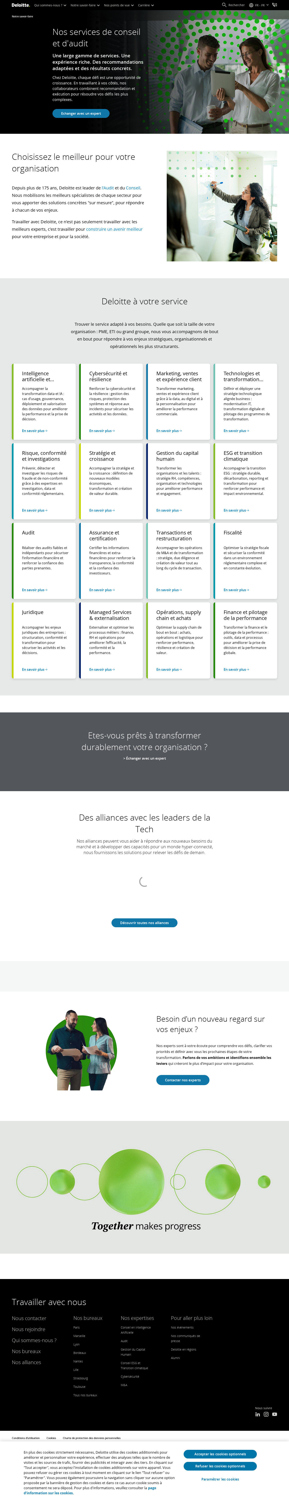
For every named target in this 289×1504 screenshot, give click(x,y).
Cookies (51, 1438)
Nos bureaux (26, 1351)
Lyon (76, 1344)
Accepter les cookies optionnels (220, 1454)
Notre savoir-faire (83, 5)
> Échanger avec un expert (144, 758)
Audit (124, 1341)
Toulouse (79, 1387)
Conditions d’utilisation (26, 1438)
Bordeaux (79, 1353)
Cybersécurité (130, 1376)
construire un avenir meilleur (114, 229)
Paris (76, 1327)
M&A (124, 1385)
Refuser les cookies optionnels (220, 1466)
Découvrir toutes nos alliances (144, 922)
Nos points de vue (117, 5)
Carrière (144, 5)
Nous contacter (29, 1318)
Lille (75, 1370)
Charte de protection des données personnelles (92, 1438)
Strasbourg (80, 1378)
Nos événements (182, 1327)
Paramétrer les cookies (220, 1479)
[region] (144, 1472)
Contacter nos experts (183, 1080)
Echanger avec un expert (81, 113)
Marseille (79, 1336)
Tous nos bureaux (85, 1395)
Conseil (133, 188)
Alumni (175, 1358)
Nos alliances (26, 1362)
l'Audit (108, 188)
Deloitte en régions (183, 1349)
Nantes (78, 1361)
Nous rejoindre (28, 1329)
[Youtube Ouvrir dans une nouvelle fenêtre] (274, 1414)
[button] (233, 5)
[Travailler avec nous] (274, 5)
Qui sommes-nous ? (48, 5)
